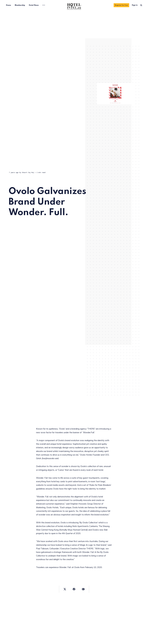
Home (8, 5)
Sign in (134, 5)
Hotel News (34, 5)
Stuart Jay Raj (28, 172)
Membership (20, 5)
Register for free (121, 5)
